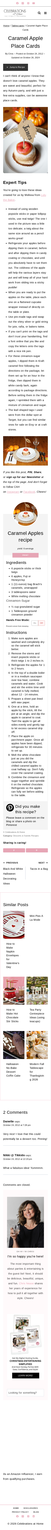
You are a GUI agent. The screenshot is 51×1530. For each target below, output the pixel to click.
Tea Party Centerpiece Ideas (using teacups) (37, 1044)
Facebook (29, 506)
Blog (36, 1512)
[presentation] (13, 952)
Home (16, 1508)
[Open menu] (45, 13)
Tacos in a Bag (39, 887)
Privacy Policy (20, 1512)
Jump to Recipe (17, 67)
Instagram (13, 506)
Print (26, 570)
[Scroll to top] (47, 1502)
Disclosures (30, 1508)
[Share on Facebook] (14, 872)
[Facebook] (17, 3)
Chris (10, 53)
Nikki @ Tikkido (14, 1195)
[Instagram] (22, 3)
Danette (8, 1156)
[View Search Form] (39, 13)
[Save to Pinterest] (37, 872)
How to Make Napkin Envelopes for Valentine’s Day (13, 982)
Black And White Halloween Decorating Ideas (10, 897)
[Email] (33, 3)
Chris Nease (15, 1332)
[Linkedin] (33, 1516)
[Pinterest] (28, 3)
